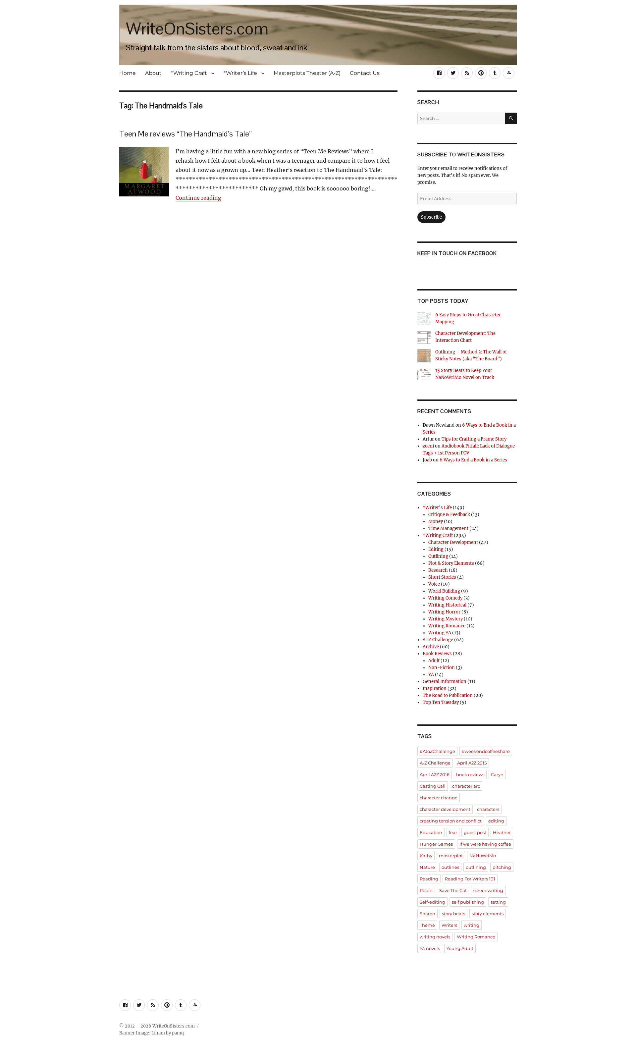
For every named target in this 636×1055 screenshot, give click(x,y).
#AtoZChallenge (437, 751)
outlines (450, 867)
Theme (427, 925)
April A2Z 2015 (472, 762)
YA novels (430, 948)
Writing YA (439, 633)
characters (488, 809)
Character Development (453, 542)
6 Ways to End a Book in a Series (473, 460)
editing (496, 820)
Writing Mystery (445, 619)
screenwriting (488, 890)
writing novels (435, 936)
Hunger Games (436, 844)
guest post (475, 832)
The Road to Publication (448, 695)
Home (127, 73)
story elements (488, 913)
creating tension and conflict (451, 820)
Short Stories (442, 577)
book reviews (470, 774)
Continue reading (198, 197)
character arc (466, 786)
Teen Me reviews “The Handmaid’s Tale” (185, 134)
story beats (453, 913)
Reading (429, 878)
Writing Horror (444, 612)
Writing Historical (447, 605)
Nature (427, 867)
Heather (502, 832)
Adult (434, 660)
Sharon (427, 913)
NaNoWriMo (482, 855)
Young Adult (460, 948)
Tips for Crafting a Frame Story (474, 439)
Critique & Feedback (449, 514)
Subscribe (431, 217)
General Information (444, 681)
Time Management (448, 528)
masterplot (451, 855)
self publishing (468, 902)
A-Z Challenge (438, 640)
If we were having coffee (485, 844)
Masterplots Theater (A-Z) (307, 73)
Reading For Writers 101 (470, 878)
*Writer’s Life (240, 73)
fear (453, 832)
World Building (444, 591)
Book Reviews (437, 654)
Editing (436, 549)
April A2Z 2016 (435, 774)
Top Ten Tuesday (441, 702)
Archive (431, 647)
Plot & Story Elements (451, 563)
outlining (476, 867)
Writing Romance (446, 626)
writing (471, 925)
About (153, 73)
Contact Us (365, 73)
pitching (502, 867)
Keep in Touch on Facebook (457, 253)
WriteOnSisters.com (197, 28)
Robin (426, 890)
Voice (434, 584)
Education (431, 832)
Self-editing (432, 902)
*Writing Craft (189, 73)
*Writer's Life (437, 507)
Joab (427, 460)
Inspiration (435, 688)
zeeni (428, 446)
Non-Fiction (441, 667)
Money (435, 521)
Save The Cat (453, 890)
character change (438, 797)
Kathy (426, 855)
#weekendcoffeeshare (486, 751)
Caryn (497, 774)
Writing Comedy (445, 598)
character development (445, 809)
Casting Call (433, 786)
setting (498, 902)
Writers (449, 925)
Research (438, 570)
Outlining (438, 556)
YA (431, 674)
